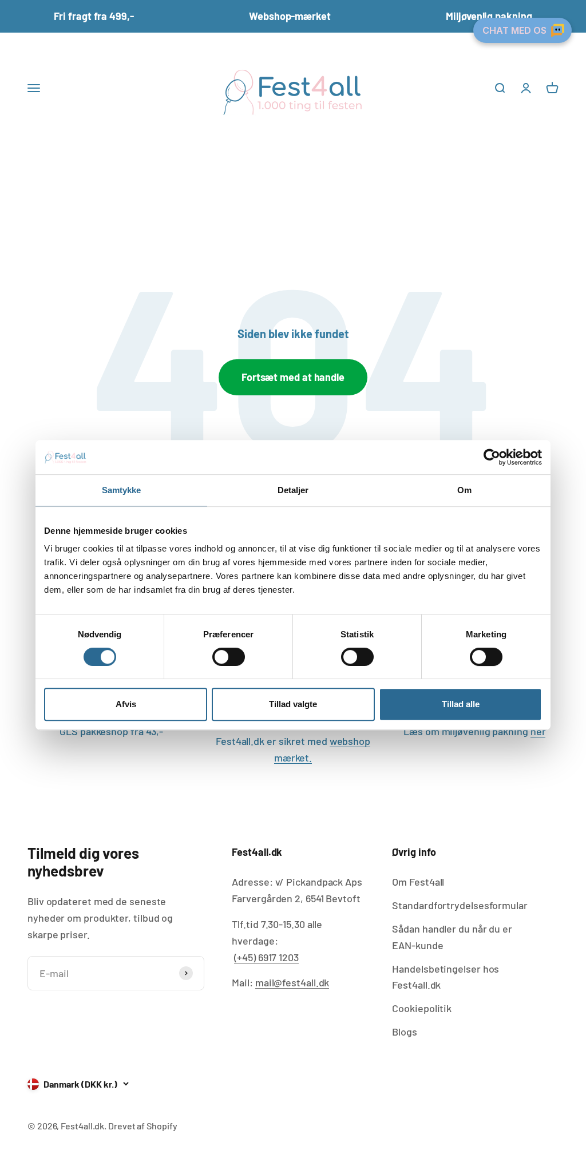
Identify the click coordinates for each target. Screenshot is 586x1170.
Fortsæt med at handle (293, 377)
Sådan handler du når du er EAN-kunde (452, 936)
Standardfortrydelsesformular (459, 905)
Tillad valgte (293, 704)
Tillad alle (461, 704)
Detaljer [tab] (293, 490)
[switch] (228, 657)
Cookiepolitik (422, 1008)
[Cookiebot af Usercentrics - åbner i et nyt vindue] (492, 457)
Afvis (126, 704)
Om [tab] (464, 490)
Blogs (404, 1031)
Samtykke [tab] (121, 490)
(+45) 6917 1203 (266, 957)
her (538, 731)
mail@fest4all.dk (292, 982)
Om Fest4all (418, 881)
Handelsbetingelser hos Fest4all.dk (445, 976)
